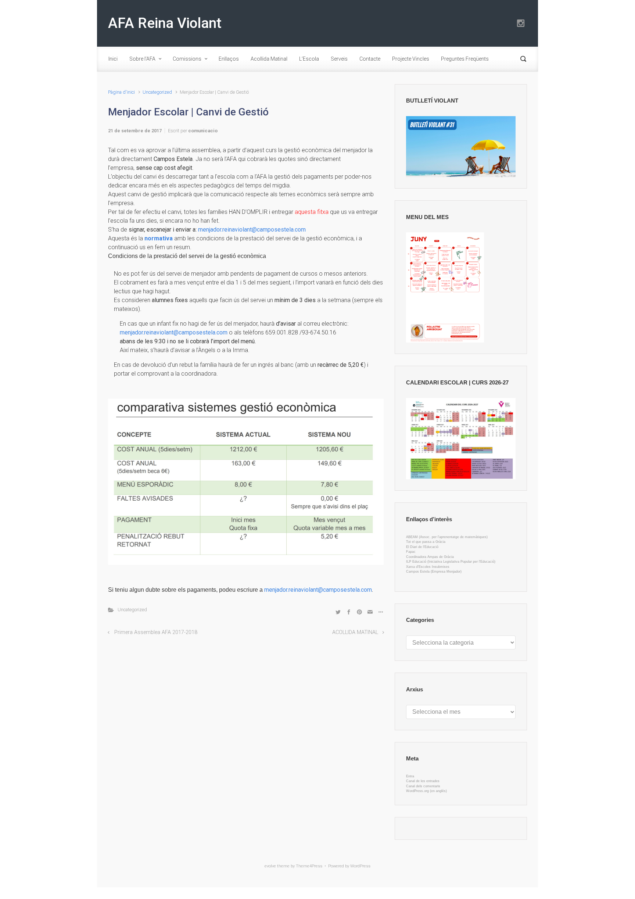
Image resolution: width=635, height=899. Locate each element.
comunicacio (203, 130)
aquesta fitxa (312, 211)
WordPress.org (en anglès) (426, 791)
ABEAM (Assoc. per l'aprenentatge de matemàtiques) (447, 537)
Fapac (411, 552)
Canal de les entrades (423, 781)
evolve (270, 866)
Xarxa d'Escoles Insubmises (427, 567)
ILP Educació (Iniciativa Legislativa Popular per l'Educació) (450, 561)
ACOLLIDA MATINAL (355, 632)
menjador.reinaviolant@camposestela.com (254, 229)
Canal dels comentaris (423, 786)
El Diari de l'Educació (422, 547)
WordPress (360, 866)
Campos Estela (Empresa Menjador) (434, 571)
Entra (410, 776)
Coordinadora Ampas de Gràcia (430, 557)
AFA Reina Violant (165, 23)
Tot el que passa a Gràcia (425, 542)
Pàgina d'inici (121, 92)
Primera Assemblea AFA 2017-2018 (155, 632)
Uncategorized (157, 92)
